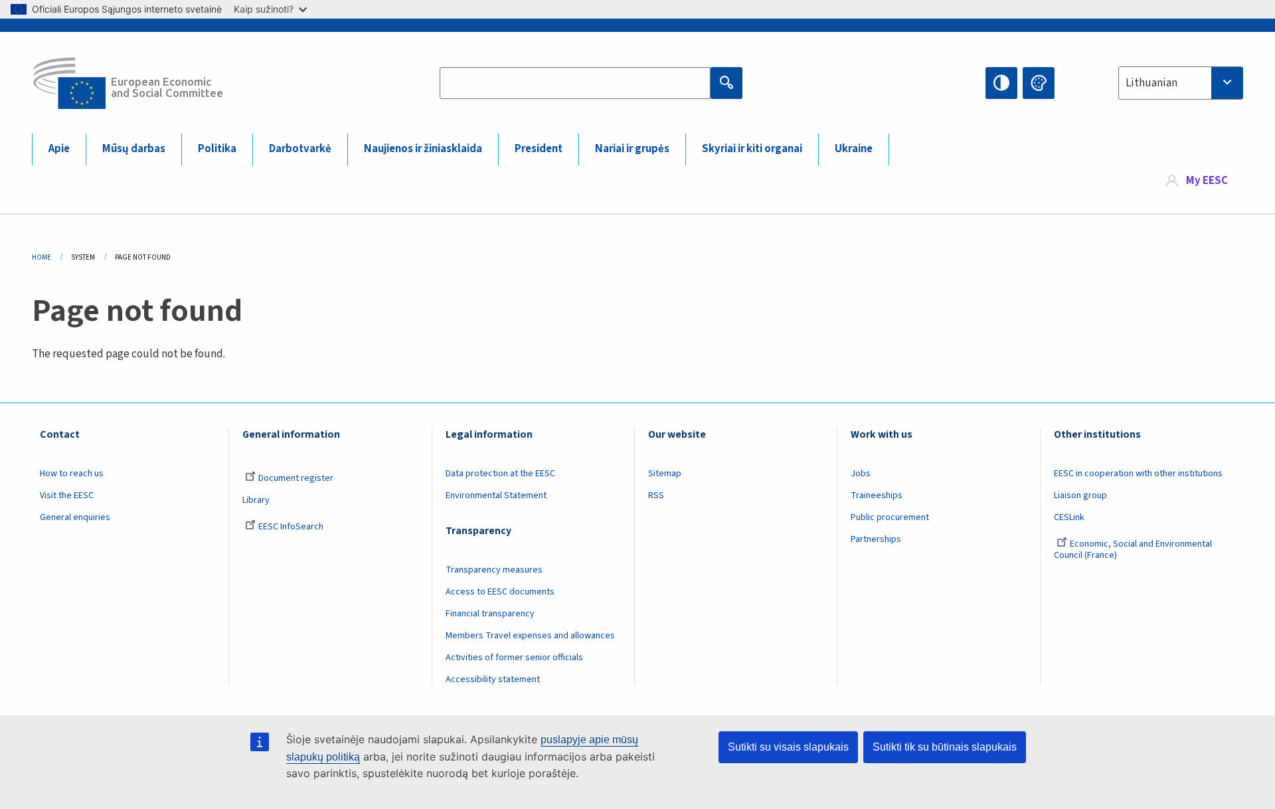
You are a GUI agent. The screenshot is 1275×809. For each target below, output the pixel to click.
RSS (656, 495)
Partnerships (876, 539)
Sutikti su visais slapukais (788, 747)
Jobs (861, 473)
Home (41, 257)
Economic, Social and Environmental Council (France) (1133, 549)
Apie (59, 149)
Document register (295, 478)
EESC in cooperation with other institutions (1138, 473)
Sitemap (664, 473)
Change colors (1039, 83)
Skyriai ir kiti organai (752, 149)
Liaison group (1080, 495)
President (538, 149)
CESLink (1069, 517)
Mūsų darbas (133, 149)
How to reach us (72, 473)
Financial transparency (490, 613)
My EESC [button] (1207, 181)
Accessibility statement (493, 679)
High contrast (1001, 83)
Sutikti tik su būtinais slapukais (945, 747)
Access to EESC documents (500, 591)
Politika (217, 149)
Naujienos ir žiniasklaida (423, 149)
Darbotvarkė (300, 149)
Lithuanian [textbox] (1151, 83)
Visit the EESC (67, 495)
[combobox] (1180, 83)
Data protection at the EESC (500, 473)
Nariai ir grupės (632, 149)
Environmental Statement (496, 495)
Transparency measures (494, 570)
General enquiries (75, 517)
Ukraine (854, 149)
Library (256, 500)
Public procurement (890, 517)
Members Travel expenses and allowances (530, 635)
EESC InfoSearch (290, 526)
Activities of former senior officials (514, 657)
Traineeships (876, 495)
